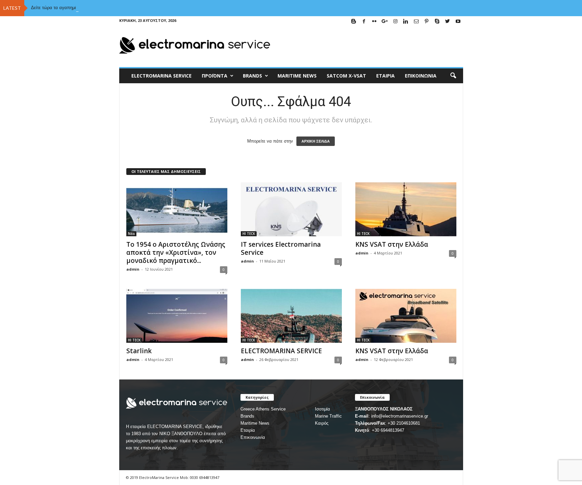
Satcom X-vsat (346, 75)
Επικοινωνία (421, 75)
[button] (453, 75)
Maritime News (254, 423)
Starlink (139, 350)
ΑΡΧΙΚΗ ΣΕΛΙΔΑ (315, 141)
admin (132, 269)
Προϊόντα (214, 75)
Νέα (131, 233)
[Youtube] (458, 22)
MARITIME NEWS (297, 75)
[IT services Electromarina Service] (291, 209)
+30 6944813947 (388, 430)
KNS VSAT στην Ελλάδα (391, 244)
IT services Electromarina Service (281, 248)
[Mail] (416, 22)
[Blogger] (354, 22)
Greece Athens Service (263, 409)
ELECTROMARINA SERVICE (161, 75)
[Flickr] (374, 22)
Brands (247, 416)
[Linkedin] (406, 22)
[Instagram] (395, 22)
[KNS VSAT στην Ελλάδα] (405, 209)
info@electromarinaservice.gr (399, 416)
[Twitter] (448, 22)
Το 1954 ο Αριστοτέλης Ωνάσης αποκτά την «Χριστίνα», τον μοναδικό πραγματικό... (175, 252)
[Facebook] (364, 22)
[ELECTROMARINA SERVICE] (291, 316)
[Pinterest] (427, 22)
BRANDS (252, 75)
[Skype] (437, 22)
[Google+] (385, 22)
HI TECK (249, 233)
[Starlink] (176, 316)
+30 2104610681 (404, 423)
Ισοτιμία (322, 409)
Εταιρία (385, 75)
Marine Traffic (328, 416)
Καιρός (321, 423)
